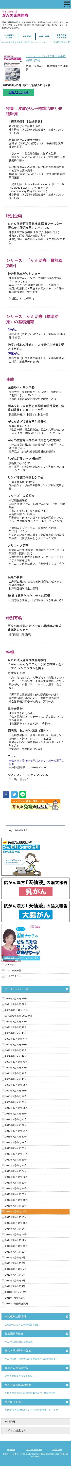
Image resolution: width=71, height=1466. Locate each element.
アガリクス (11, 964)
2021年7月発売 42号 (16, 1067)
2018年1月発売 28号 (16, 1148)
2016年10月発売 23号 (16, 1177)
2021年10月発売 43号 (16, 1062)
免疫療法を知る (14, 1402)
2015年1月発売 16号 (16, 1217)
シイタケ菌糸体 (13, 970)
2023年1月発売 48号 (16, 1033)
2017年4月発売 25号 (16, 1165)
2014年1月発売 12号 (16, 1240)
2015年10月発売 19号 (16, 1200)
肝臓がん (14, 353)
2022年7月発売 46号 (16, 1044)
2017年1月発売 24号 (16, 1171)
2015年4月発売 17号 (16, 1211)
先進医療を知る (14, 1333)
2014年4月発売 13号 (16, 1234)
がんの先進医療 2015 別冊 (19, 1015)
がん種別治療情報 (15, 1316)
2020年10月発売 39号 (16, 1085)
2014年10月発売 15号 (16, 1223)
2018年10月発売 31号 (16, 1131)
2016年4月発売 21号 (16, 1188)
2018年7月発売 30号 (16, 1136)
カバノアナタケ (13, 976)
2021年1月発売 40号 (16, 1079)
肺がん (12, 329)
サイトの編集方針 (15, 1430)
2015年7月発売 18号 (16, 1205)
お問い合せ (57, 1449)
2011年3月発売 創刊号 (16, 1303)
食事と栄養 (44, 36)
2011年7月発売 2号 (15, 1297)
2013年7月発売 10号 (16, 1251)
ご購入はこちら (18, 92)
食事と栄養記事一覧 (17, 1367)
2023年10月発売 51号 (16, 1010)
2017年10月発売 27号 (16, 1154)
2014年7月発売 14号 (16, 1228)
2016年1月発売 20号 (16, 1194)
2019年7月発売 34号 (16, 1119)
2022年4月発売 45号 (16, 1050)
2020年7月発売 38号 (16, 1090)
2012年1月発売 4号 (15, 1286)
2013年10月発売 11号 (16, 1246)
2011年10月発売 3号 (15, 1292)
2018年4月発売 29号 (16, 1142)
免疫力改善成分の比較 (62, 36)
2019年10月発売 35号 (16, 1108)
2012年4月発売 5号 (15, 1280)
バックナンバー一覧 (17, 989)
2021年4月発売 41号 (16, 1073)
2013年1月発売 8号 (15, 1263)
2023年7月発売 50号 (16, 1021)
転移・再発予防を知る (18, 1350)
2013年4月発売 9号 (15, 1257)
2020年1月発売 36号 (16, 1102)
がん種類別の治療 (9, 36)
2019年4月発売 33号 (16, 1113)
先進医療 (27, 36)
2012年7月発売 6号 (15, 1274)
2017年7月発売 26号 (16, 1159)
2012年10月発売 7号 (16, 1269)
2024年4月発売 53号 (16, 998)
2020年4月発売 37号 (16, 1096)
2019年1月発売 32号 (16, 1125)
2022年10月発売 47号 (16, 1039)
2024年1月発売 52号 (16, 1004)
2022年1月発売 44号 (16, 1056)
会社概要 (10, 1421)
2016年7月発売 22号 (16, 1182)
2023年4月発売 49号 (16, 1027)
